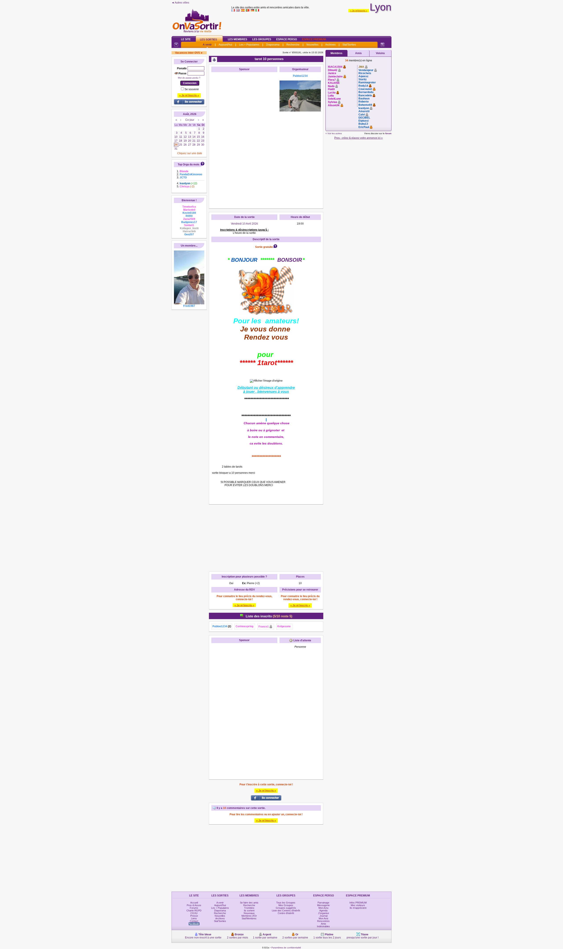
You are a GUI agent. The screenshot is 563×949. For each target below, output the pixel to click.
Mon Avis (323, 918)
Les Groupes (261, 39)
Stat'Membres (249, 918)
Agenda (323, 910)
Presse (194, 915)
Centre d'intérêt (286, 913)
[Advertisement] (311, 23)
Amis (358, 53)
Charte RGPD (193, 910)
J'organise (323, 913)
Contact (194, 921)
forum (388, 133)
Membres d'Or (249, 915)
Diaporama (273, 44)
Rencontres (323, 921)
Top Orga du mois (188, 164)
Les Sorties (208, 39)
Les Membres (237, 39)
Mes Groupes (285, 905)
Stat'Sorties (349, 44)
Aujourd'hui (225, 44)
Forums (194, 908)
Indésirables (323, 926)
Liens (194, 918)
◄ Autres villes (180, 2)
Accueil (194, 902)
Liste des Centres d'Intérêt (286, 910)
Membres (336, 53)
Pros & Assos (194, 905)
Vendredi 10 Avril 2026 (244, 223)
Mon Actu (323, 908)
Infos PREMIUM (358, 902)
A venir (207, 44)
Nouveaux (249, 913)
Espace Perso (286, 39)
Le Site (186, 39)
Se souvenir (192, 89)
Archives (330, 44)
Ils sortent (249, 910)
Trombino (249, 908)
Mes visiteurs (358, 905)
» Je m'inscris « (358, 10)
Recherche (293, 44)
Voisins (380, 53)
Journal (323, 915)
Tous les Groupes (285, 902)
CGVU (193, 913)
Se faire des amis (249, 902)
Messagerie (323, 905)
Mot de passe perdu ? (189, 78)
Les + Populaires (249, 44)
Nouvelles (312, 44)
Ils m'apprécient (358, 908)
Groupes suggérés (286, 908)
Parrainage (323, 902)
